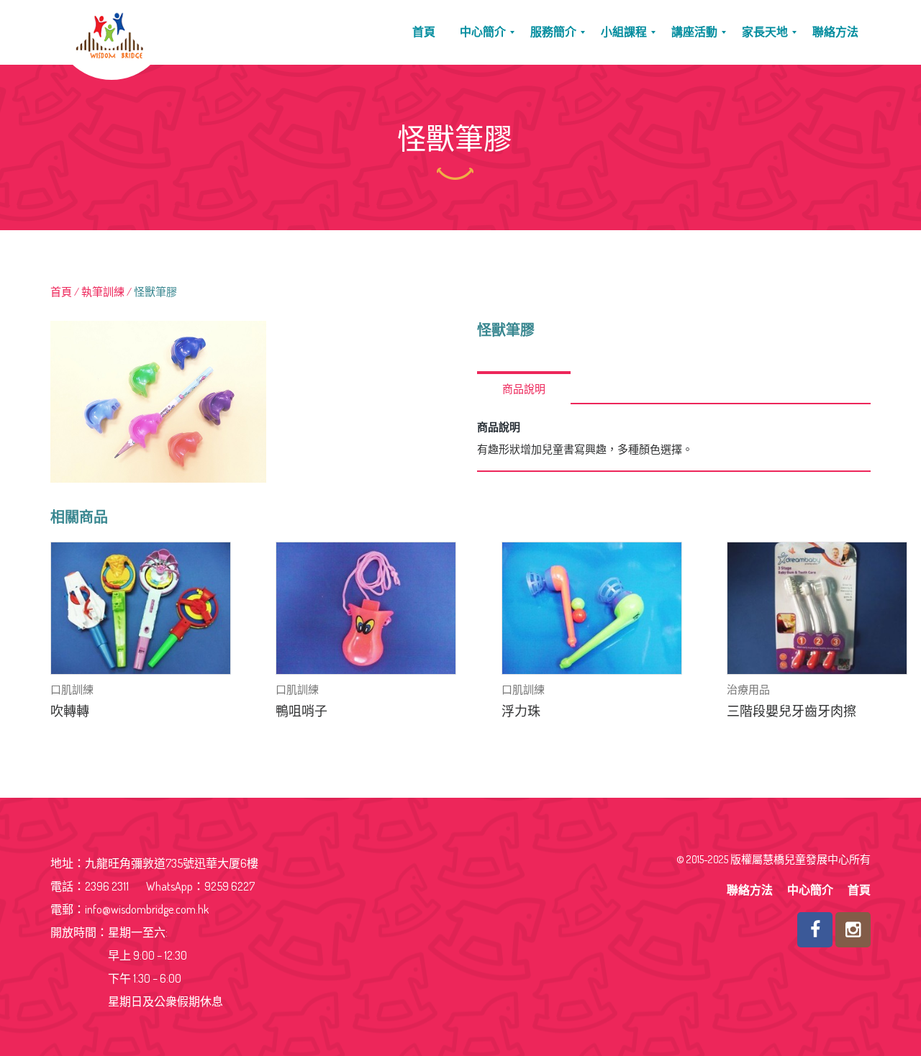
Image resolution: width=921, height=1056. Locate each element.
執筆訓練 (102, 292)
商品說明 (523, 389)
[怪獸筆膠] (247, 402)
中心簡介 (810, 890)
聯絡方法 (750, 890)
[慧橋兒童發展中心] (106, 32)
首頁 (61, 292)
